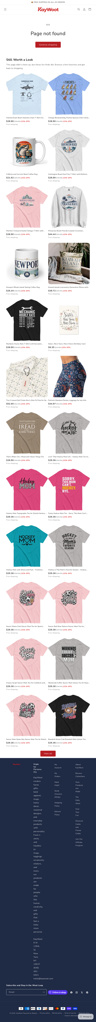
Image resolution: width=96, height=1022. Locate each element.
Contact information (72, 1016)
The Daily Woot (78, 800)
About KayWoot (79, 766)
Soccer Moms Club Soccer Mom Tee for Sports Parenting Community (24, 626)
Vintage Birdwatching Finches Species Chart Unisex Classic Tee (68, 118)
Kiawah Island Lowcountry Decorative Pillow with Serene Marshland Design (68, 287)
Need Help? (56, 783)
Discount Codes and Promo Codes (79, 827)
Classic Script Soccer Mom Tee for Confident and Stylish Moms (25, 683)
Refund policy (57, 1013)
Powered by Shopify (30, 1013)
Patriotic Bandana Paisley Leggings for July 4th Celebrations (67, 400)
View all (48, 753)
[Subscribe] (43, 992)
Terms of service (70, 1013)
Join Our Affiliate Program (79, 842)
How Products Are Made (79, 787)
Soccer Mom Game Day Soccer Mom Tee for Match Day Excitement (26, 739)
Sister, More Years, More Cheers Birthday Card (67, 344)
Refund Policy (57, 813)
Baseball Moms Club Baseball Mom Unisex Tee (67, 739)
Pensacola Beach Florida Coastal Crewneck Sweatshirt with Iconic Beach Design (65, 231)
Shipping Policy (58, 804)
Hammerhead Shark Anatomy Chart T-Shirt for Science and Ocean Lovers (24, 118)
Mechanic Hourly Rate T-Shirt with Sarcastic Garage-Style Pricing (24, 344)
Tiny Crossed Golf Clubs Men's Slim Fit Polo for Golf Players (27, 400)
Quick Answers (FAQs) (58, 794)
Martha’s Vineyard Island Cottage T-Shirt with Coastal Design (24, 231)
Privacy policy (45, 1013)
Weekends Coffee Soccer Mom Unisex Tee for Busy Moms (68, 683)
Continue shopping (48, 44)
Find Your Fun (77, 812)
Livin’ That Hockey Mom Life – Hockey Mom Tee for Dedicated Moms (68, 457)
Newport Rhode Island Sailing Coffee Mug (23, 287)
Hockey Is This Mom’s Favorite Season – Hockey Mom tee (67, 570)
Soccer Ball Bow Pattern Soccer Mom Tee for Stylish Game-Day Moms (66, 626)
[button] (5, 9)
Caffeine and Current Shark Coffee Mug (22, 174)
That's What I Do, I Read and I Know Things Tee (25, 457)
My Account (57, 766)
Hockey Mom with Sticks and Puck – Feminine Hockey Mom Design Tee (24, 570)
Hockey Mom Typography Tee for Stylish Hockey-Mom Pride (26, 513)
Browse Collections (80, 775)
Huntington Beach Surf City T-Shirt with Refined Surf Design (67, 174)
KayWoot (19, 1013)
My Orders (57, 775)
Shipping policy (84, 1013)
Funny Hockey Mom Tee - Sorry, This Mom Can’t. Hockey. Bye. (67, 513)
